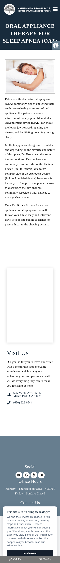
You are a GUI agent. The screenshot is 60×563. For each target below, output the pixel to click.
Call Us (16, 559)
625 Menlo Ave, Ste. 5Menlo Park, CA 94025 (27, 394)
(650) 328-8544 (22, 402)
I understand (30, 553)
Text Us (46, 559)
